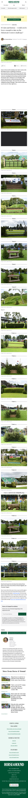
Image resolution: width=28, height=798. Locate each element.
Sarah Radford (5, 713)
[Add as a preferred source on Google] (14, 785)
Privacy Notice (20, 619)
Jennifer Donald (5, 682)
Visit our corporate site (21, 790)
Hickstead (4, 633)
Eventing (14, 24)
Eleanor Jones (5, 691)
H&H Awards (22, 8)
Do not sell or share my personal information (14, 781)
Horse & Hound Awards (14, 752)
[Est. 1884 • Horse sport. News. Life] (13, 2)
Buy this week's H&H (14, 768)
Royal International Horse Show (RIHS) (17, 633)
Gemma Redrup (8, 39)
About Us (14, 740)
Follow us (17, 65)
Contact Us (14, 743)
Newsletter (24, 65)
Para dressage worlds (12, 8)
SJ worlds (3, 8)
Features (25, 39)
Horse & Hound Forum (14, 757)
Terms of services (18, 617)
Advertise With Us (14, 745)
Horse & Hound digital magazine (14, 733)
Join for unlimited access (14, 19)
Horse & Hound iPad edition (14, 731)
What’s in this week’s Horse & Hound (14, 728)
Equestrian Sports (6, 24)
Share (4, 65)
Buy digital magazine (14, 772)
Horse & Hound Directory (14, 754)
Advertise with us (14, 779)
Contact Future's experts (14, 770)
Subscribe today (16, 593)
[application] (14, 139)
